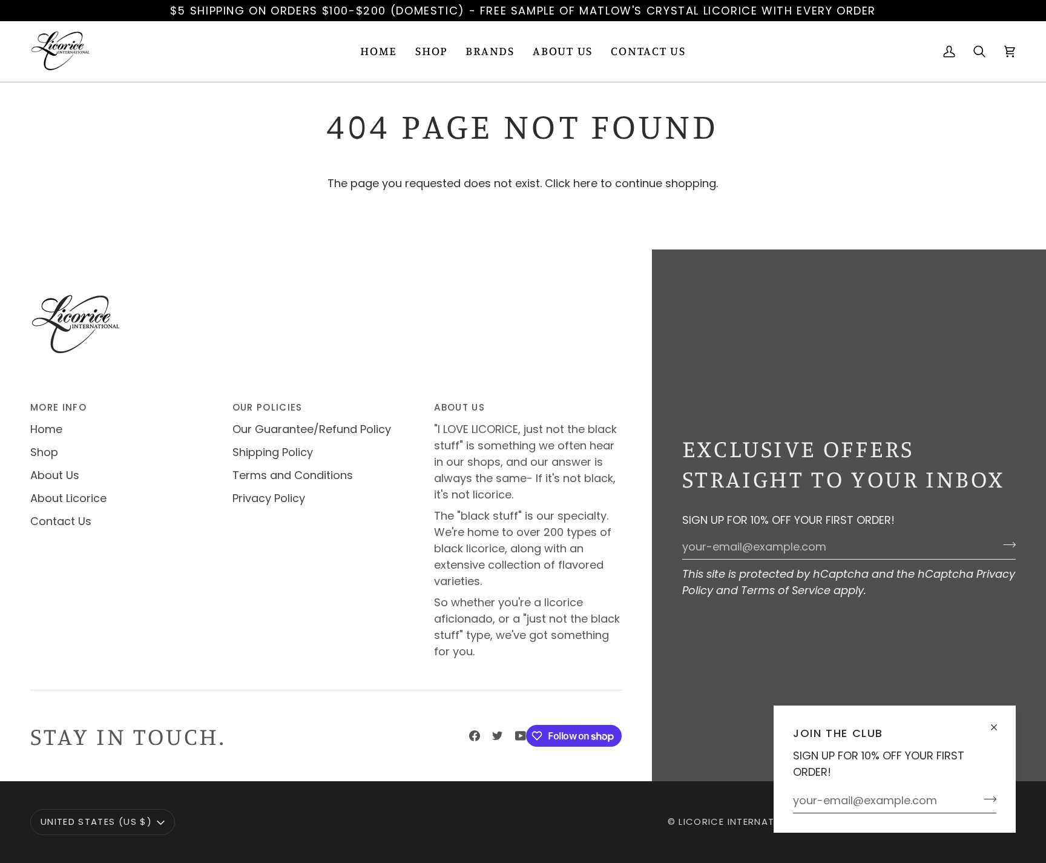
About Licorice (68, 498)
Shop (44, 452)
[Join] (986, 798)
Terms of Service (786, 590)
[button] (431, 51)
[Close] (999, 722)
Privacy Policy (268, 498)
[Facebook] (474, 735)
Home (46, 429)
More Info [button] (58, 407)
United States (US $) (96, 821)
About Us (54, 475)
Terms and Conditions (292, 475)
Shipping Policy (272, 452)
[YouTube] (520, 735)
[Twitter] (497, 735)
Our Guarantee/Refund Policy (311, 429)
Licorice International (741, 821)
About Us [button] (459, 407)
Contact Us (60, 521)
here (585, 183)
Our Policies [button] (267, 407)
